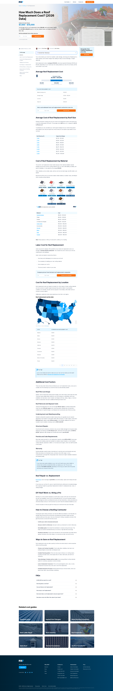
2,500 (38, 151)
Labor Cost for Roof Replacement (26, 57)
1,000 (38, 138)
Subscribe (22, 667)
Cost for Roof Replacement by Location (25, 60)
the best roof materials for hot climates (56, 374)
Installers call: (60, 669)
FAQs (21, 75)
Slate (38, 232)
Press (46, 669)
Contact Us (80, 1)
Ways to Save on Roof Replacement (24, 73)
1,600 (38, 144)
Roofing (24, 5)
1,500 (38, 142)
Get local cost (38, 36)
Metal (38, 230)
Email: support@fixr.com (62, 677)
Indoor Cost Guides (74, 666)
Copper (38, 234)
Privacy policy (37, 686)
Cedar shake (39, 223)
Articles (74, 1)
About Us (46, 666)
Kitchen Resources (74, 675)
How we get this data (23, 39)
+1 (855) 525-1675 (60, 671)
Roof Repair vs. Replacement (25, 64)
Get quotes (86, 54)
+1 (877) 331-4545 (61, 675)
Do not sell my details (52, 686)
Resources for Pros (87, 669)
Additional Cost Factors (24, 62)
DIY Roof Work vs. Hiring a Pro (25, 66)
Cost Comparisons (73, 673)
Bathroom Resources (74, 677)
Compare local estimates (66, 275)
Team (46, 673)
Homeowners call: (60, 673)
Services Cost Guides (74, 671)
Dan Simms (44, 48)
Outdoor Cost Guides (74, 669)
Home (20, 5)
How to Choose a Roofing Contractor (25, 69)
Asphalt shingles (40, 215)
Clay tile (38, 228)
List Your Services (86, 666)
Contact (58, 666)
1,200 (38, 140)
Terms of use (44, 686)
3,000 (38, 153)
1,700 (38, 147)
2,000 (38, 149)
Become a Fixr (90, 1)
